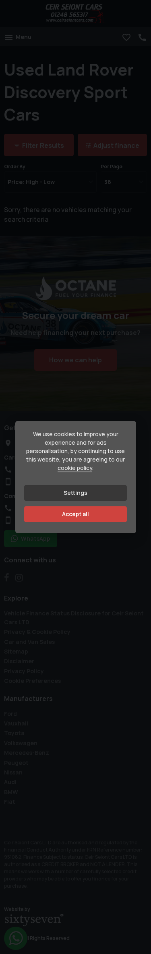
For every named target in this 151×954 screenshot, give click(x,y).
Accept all (75, 514)
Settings (75, 492)
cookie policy (75, 468)
